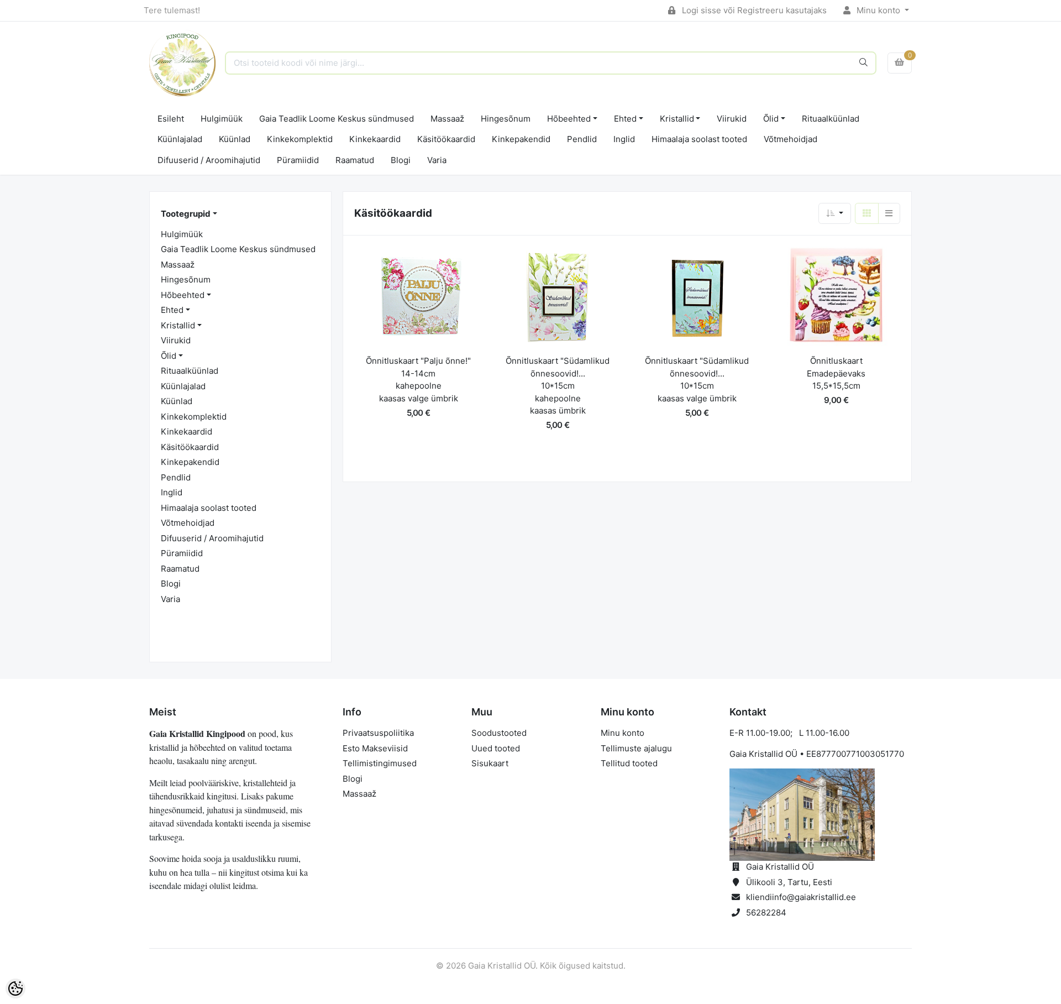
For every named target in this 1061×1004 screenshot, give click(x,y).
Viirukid (732, 118)
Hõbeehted (569, 118)
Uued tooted (495, 748)
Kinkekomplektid (300, 139)
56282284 (766, 912)
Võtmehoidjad (790, 139)
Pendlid (582, 139)
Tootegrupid (186, 213)
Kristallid (677, 118)
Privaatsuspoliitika (378, 733)
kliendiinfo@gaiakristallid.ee (801, 897)
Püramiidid (298, 160)
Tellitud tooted (629, 763)
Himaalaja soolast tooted (699, 139)
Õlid (771, 118)
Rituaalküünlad (830, 118)
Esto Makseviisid (375, 748)
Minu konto (878, 10)
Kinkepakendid (521, 139)
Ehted (625, 118)
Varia (437, 160)
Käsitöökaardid (446, 139)
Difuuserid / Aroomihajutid (208, 160)
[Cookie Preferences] (15, 988)
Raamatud (354, 160)
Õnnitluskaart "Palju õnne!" (418, 360)
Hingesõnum (505, 118)
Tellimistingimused (380, 763)
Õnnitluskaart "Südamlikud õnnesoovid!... (558, 367)
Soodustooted (499, 733)
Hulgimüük (222, 118)
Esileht (170, 118)
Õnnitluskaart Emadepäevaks (836, 367)
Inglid (624, 139)
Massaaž (447, 118)
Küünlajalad (179, 139)
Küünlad (234, 139)
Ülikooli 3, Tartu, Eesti (789, 882)
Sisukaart (489, 763)
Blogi (401, 160)
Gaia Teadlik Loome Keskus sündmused (336, 118)
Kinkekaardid (375, 139)
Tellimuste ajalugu (636, 748)
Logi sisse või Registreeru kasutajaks (753, 10)
